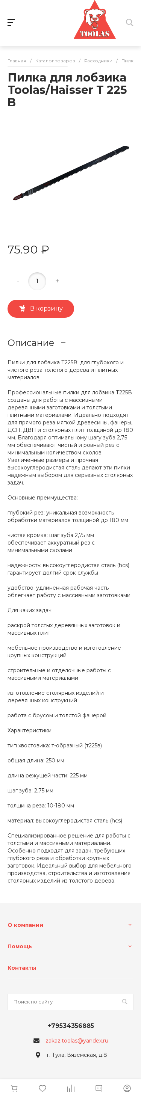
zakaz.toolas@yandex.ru (76, 1040)
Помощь (20, 946)
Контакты (22, 967)
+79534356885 (70, 1025)
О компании (25, 925)
